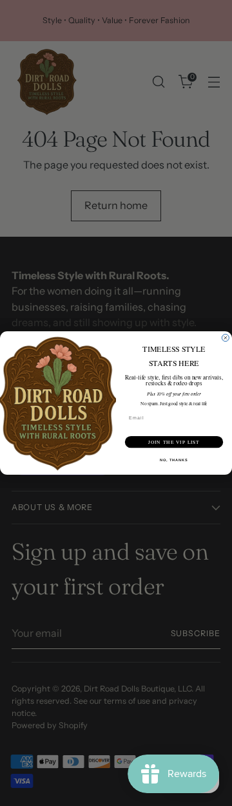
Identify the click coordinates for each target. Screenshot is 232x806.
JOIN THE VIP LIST (174, 442)
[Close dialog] (225, 338)
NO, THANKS (174, 460)
